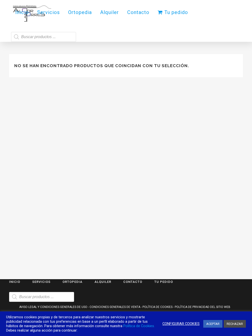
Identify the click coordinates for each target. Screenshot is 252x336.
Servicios (41, 282)
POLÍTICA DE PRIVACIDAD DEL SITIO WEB (202, 307)
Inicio (14, 282)
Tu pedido (163, 282)
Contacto (132, 282)
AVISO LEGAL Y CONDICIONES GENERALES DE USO (53, 307)
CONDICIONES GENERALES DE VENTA (115, 307)
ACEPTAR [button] (213, 324)
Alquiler (102, 282)
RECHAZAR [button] (235, 324)
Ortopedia (72, 282)
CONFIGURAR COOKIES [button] (181, 323)
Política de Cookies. (139, 326)
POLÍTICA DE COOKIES (157, 307)
